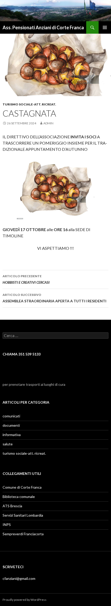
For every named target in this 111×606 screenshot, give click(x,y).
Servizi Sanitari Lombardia (23, 515)
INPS (7, 524)
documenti (11, 425)
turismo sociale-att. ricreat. (29, 104)
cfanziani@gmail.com (19, 578)
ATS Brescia (12, 506)
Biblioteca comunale (19, 496)
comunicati (11, 416)
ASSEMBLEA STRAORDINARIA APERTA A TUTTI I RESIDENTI (54, 298)
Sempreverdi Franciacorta (23, 534)
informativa (12, 434)
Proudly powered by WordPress (24, 600)
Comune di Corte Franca (22, 487)
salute (8, 444)
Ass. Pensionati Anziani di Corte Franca (43, 27)
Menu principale (105, 27)
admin (48, 123)
